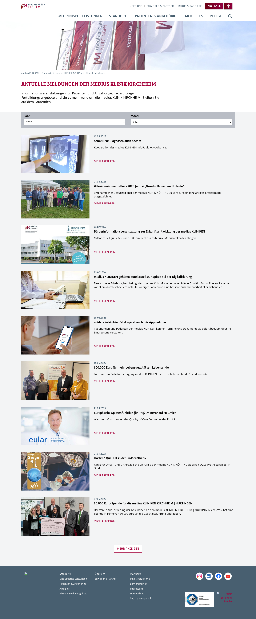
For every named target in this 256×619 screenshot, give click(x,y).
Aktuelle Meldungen (96, 73)
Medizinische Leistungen (80, 16)
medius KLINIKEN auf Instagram (199, 576)
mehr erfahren (104, 161)
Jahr (27, 116)
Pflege (216, 16)
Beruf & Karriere (190, 6)
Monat (135, 116)
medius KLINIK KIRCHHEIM (69, 73)
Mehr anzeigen (128, 548)
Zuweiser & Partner (160, 6)
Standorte (118, 16)
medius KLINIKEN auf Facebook (218, 576)
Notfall (214, 6)
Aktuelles (194, 16)
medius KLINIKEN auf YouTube (228, 576)
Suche (230, 16)
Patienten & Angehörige (156, 16)
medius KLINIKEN (30, 73)
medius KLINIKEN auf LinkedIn (209, 576)
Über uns (136, 6)
